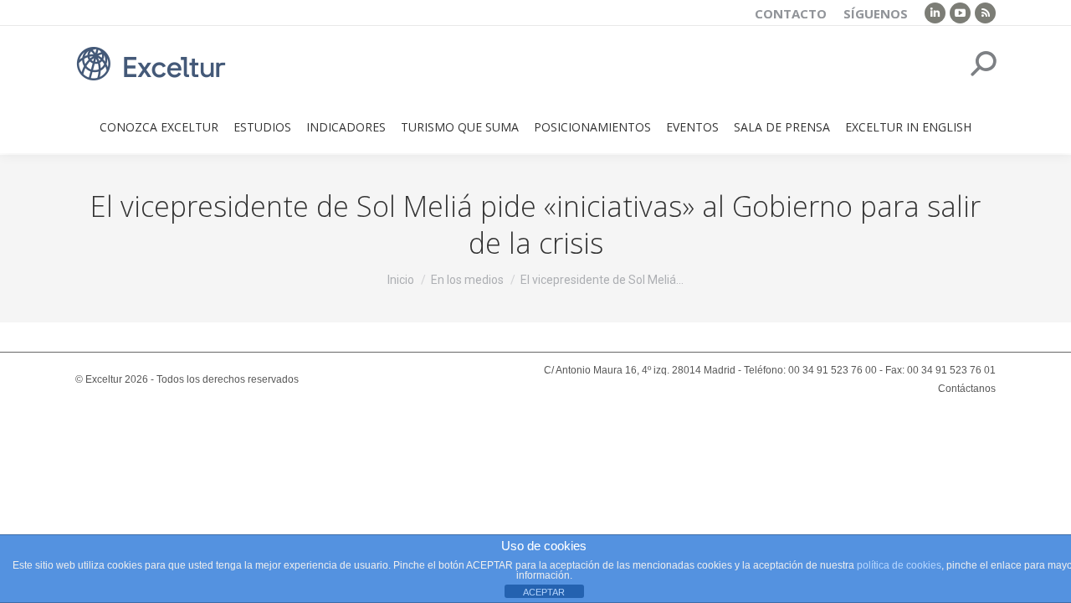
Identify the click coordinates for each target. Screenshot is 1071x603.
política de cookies (899, 565)
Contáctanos (967, 388)
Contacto (791, 13)
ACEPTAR (544, 592)
